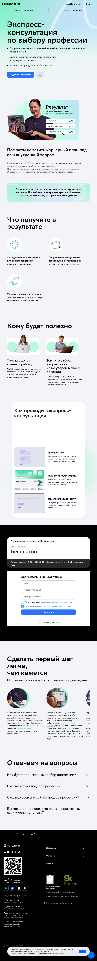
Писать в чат (9, 913)
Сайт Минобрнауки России (60, 892)
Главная (6, 834)
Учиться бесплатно (73, 10)
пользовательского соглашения (57, 602)
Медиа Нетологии (72, 4)
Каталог (13, 834)
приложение (8, 883)
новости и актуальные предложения (54, 606)
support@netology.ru (13, 915)
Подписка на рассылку (15, 895)
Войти (89, 4)
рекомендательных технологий (51, 953)
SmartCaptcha (43, 951)
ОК (82, 951)
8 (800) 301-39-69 (36, 562)
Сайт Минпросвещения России (62, 896)
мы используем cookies (63, 949)
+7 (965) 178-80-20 (12, 900)
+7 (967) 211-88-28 (12, 907)
